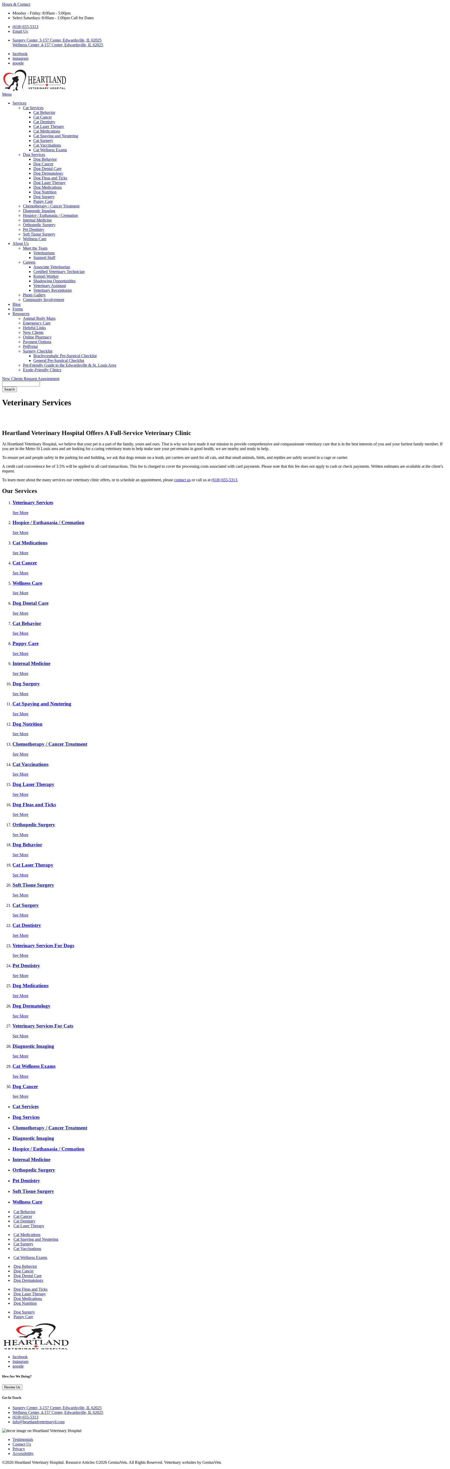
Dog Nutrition (45, 192)
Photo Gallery (34, 295)
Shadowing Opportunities (54, 281)
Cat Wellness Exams (50, 150)
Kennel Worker (46, 276)
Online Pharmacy (37, 337)
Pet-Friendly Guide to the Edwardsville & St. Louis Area (69, 365)
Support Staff (44, 257)
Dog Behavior (45, 159)
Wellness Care (34, 239)
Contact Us (21, 1444)
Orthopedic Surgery (39, 225)
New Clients (33, 332)
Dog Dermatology (48, 173)
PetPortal (30, 346)
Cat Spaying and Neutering (55, 136)
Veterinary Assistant (49, 285)
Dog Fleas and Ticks (50, 178)
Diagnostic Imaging (39, 211)
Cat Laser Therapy (48, 126)
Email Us (20, 31)
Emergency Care (37, 323)
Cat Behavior (44, 112)
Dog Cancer (43, 164)
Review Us (12, 1387)
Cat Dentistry (44, 122)
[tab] (230, 1106)
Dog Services (34, 154)
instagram (20, 58)
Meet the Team (35, 248)
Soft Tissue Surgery (39, 234)
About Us (20, 243)
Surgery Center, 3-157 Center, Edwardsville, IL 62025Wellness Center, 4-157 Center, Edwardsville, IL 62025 (57, 42)
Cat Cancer (42, 117)
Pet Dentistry (33, 229)
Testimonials (22, 1439)
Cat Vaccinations (47, 145)
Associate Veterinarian (51, 267)
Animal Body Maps (39, 318)
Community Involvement (43, 299)
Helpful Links (34, 328)
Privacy (18, 1449)
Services (19, 103)
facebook (20, 53)
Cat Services (33, 108)
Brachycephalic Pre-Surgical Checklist (65, 356)
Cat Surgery (43, 140)
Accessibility (23, 1453)
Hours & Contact (16, 4)
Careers (29, 262)
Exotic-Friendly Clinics (42, 370)
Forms (17, 309)
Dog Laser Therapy (49, 182)
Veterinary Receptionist (52, 290)
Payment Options (37, 342)
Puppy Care (43, 201)
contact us (182, 480)
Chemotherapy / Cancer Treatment (51, 206)
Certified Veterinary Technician (59, 271)
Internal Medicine (37, 220)
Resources (20, 313)
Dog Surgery (44, 196)
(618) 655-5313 (25, 26)
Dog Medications (47, 187)
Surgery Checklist (37, 351)
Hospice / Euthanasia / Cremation (50, 215)
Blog (16, 304)
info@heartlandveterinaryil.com (38, 1422)
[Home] (34, 89)
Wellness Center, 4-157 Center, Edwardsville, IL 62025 (57, 1412)
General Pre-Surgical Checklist (58, 360)
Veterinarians (44, 253)
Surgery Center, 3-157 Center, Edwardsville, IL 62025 (57, 1408)
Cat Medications (46, 131)
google (18, 63)
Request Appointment (41, 378)
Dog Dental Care (47, 168)
